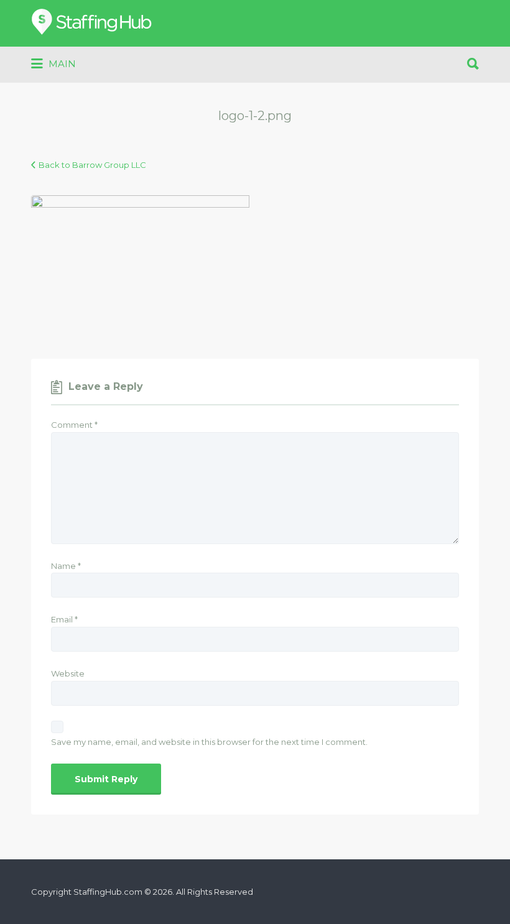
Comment (74, 425)
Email (64, 619)
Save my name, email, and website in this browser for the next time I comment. (209, 742)
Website (68, 673)
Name (66, 566)
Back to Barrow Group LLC (92, 165)
